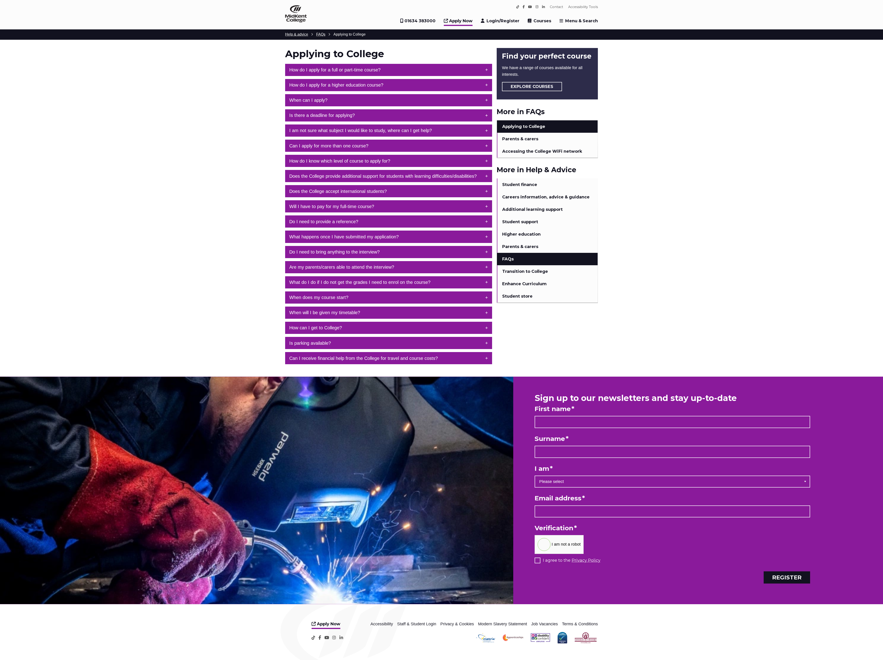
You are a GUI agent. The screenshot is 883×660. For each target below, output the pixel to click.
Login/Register (503, 21)
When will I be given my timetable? (324, 312)
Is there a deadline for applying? (322, 115)
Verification (556, 528)
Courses (542, 21)
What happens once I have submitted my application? (344, 236)
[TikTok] (517, 6)
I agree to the (571, 560)
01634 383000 (419, 20)
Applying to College (523, 126)
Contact (556, 6)
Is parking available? (310, 343)
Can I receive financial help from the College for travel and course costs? (363, 358)
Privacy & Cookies (457, 624)
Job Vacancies (544, 624)
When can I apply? (308, 100)
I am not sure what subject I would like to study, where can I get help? (360, 130)
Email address (560, 498)
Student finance (519, 184)
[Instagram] (537, 6)
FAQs (508, 259)
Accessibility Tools (583, 6)
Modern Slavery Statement (502, 624)
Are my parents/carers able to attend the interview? (341, 267)
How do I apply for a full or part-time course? (335, 69)
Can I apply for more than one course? (328, 145)
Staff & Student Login (416, 624)
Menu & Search (581, 21)
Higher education (521, 234)
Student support (520, 221)
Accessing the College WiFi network (542, 151)
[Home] (296, 21)
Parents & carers (520, 138)
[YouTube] (530, 6)
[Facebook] (524, 6)
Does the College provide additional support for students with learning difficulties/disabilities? (383, 176)
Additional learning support (532, 209)
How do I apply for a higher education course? (336, 84)
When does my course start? (318, 297)
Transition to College (525, 271)
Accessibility (381, 624)
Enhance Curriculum (524, 283)
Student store (517, 296)
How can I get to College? (315, 327)
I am (544, 468)
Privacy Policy (586, 560)
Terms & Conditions (580, 624)
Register (787, 577)
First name (554, 409)
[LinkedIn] (543, 6)
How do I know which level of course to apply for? (339, 161)
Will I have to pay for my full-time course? (331, 206)
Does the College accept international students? (338, 191)
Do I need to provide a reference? (323, 221)
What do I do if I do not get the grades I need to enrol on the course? (359, 282)
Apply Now (460, 20)
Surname (552, 439)
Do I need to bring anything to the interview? (334, 251)
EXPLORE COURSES (532, 86)
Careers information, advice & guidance (546, 197)
